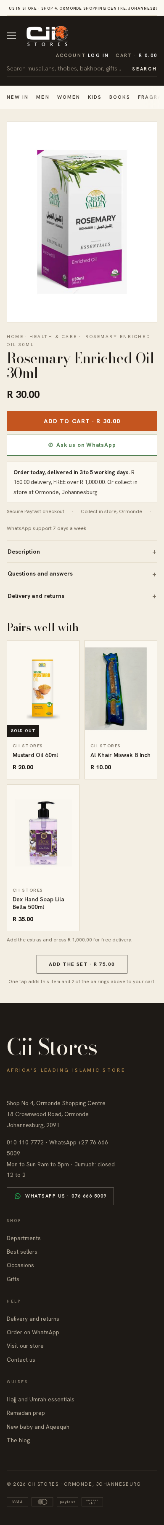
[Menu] (11, 36)
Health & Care (53, 336)
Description (24, 551)
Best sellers (22, 1251)
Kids (95, 97)
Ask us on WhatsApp (82, 445)
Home (15, 336)
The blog (18, 1440)
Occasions (20, 1265)
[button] (136, 55)
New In (18, 97)
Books (119, 97)
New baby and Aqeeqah (38, 1426)
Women (68, 97)
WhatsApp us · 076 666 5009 (66, 1196)
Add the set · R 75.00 (82, 964)
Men (42, 97)
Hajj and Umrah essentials (40, 1399)
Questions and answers (40, 573)
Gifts (13, 1279)
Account (82, 55)
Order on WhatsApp (33, 1332)
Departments (24, 1238)
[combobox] (66, 68)
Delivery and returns (36, 596)
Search (144, 69)
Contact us (21, 1359)
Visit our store (25, 1345)
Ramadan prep (26, 1413)
